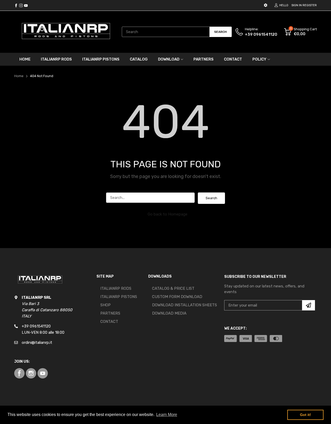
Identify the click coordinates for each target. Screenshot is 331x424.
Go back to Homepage (167, 214)
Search (211, 198)
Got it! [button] (305, 415)
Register (310, 5)
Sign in (296, 5)
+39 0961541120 (261, 34)
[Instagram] (26, 5)
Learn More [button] (166, 414)
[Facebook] (16, 5)
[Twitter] (21, 5)
